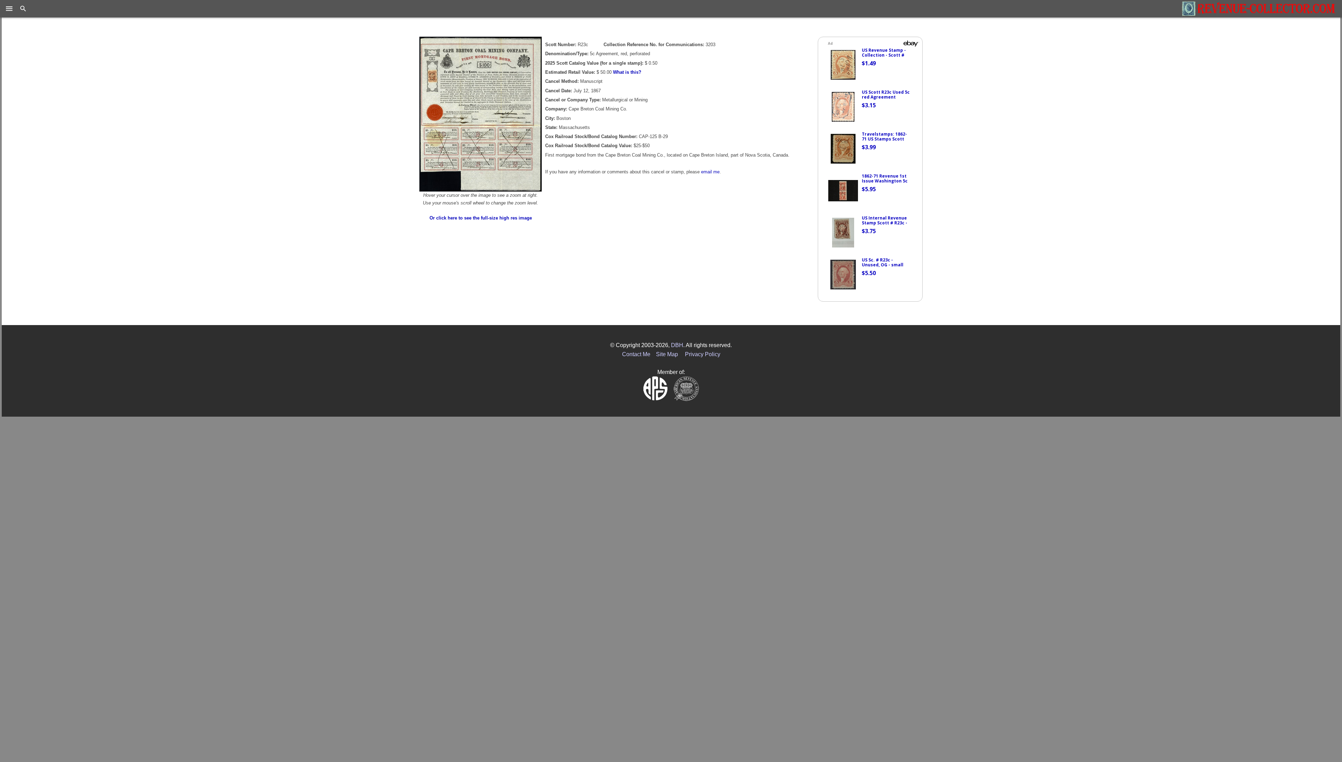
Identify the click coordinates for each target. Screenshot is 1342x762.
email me (710, 171)
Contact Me (636, 354)
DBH (677, 345)
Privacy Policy (702, 354)
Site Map (667, 354)
